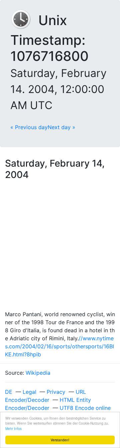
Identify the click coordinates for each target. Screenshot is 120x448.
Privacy (56, 391)
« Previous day (29, 127)
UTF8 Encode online (85, 408)
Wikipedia (38, 372)
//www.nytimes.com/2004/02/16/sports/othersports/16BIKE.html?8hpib (59, 346)
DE (8, 391)
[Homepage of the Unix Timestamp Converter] (24, 20)
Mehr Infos (13, 428)
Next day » (61, 127)
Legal (29, 391)
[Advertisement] (60, 246)
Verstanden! (60, 439)
